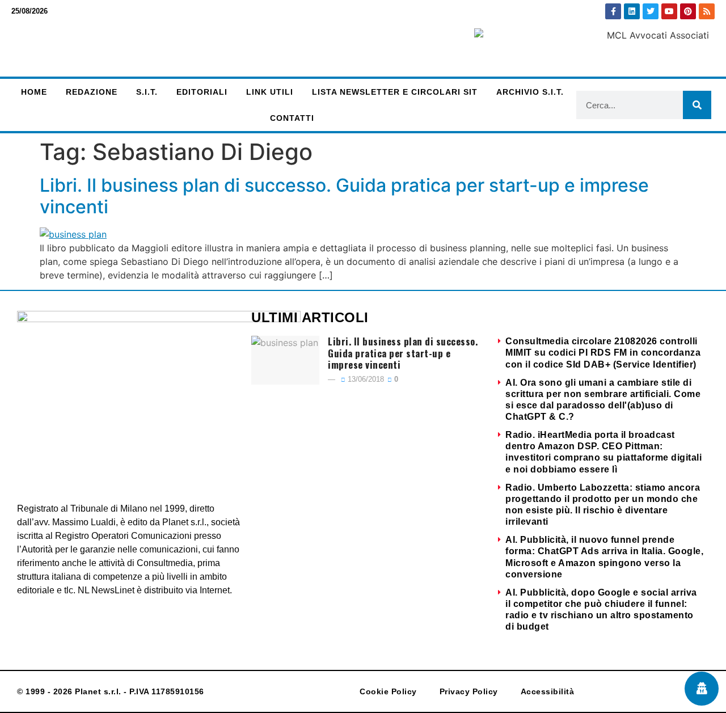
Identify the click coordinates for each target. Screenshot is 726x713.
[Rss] (707, 11)
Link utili (269, 91)
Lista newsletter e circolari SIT (395, 91)
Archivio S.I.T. (530, 91)
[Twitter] (651, 11)
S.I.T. (147, 91)
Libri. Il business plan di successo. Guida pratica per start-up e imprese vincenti (344, 196)
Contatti (292, 118)
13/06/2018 (364, 379)
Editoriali (201, 91)
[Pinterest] (688, 11)
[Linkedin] (632, 11)
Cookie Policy (388, 691)
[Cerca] (697, 105)
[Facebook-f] (613, 11)
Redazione (91, 91)
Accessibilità (548, 691)
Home (34, 91)
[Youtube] (669, 11)
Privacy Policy (469, 691)
